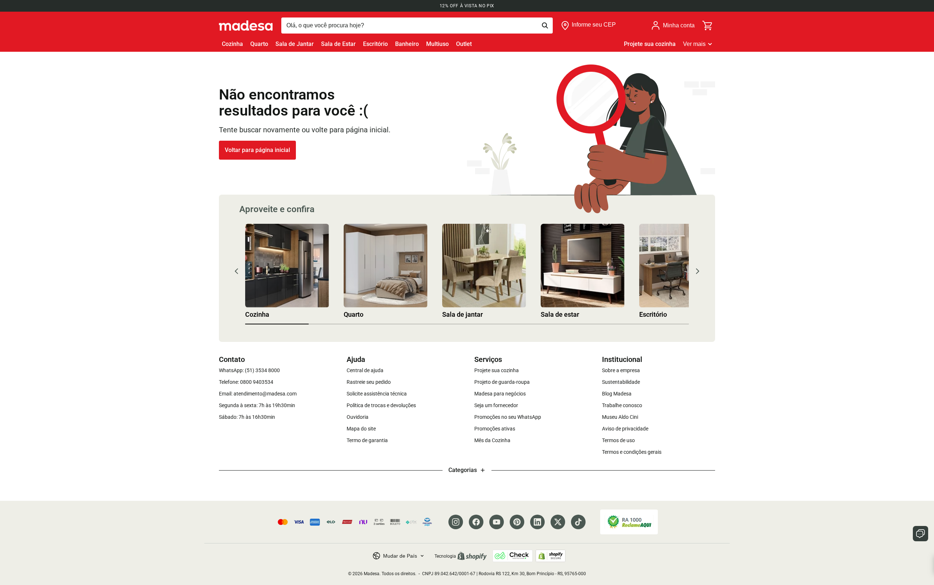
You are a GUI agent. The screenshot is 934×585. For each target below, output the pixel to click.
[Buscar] (417, 25)
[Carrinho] (707, 25)
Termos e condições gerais (631, 452)
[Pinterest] (517, 522)
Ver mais (694, 44)
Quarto (259, 43)
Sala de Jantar (294, 43)
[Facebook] (476, 522)
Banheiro (407, 43)
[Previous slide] (236, 271)
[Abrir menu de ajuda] (920, 533)
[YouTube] (496, 522)
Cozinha (232, 43)
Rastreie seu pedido (369, 382)
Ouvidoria (357, 417)
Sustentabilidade (621, 382)
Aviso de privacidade (625, 429)
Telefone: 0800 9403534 (246, 382)
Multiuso (437, 43)
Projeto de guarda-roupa (502, 382)
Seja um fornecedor (496, 405)
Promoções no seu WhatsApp (507, 417)
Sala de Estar (338, 43)
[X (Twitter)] (558, 522)
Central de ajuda (365, 370)
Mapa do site (361, 429)
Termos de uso (618, 440)
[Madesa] (246, 25)
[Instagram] (455, 522)
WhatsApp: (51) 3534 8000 (249, 370)
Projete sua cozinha (650, 43)
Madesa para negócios (500, 394)
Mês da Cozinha (492, 440)
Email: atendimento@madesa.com (258, 394)
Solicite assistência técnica (377, 394)
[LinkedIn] (537, 522)
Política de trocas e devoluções (381, 405)
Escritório (375, 43)
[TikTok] (578, 522)
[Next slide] (697, 271)
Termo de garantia (367, 440)
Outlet (464, 43)
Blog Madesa (617, 394)
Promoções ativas (494, 429)
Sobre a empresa (621, 370)
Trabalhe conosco (622, 405)
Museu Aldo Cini (620, 417)
